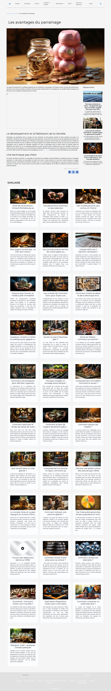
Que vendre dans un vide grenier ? (23, 469)
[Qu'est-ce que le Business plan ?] (55, 327)
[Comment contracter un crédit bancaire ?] (88, 592)
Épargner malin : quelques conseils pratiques (23, 646)
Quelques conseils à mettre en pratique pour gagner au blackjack (23, 339)
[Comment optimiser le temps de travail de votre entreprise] (23, 415)
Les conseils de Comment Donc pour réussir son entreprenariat (55, 295)
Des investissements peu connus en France (88, 207)
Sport (90, 3)
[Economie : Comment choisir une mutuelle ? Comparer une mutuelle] (23, 592)
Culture (17, 3)
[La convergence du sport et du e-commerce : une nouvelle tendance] (92, 148)
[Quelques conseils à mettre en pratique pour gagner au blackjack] (23, 327)
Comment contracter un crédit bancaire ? (88, 602)
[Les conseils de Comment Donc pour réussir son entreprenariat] (55, 283)
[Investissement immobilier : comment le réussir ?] (88, 371)
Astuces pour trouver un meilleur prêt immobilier (23, 294)
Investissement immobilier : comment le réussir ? (88, 382)
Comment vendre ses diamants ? (88, 559)
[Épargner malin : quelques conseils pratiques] (23, 635)
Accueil (9, 13)
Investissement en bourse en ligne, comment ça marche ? (55, 470)
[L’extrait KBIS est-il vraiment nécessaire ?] (88, 240)
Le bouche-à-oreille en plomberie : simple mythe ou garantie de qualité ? (93, 132)
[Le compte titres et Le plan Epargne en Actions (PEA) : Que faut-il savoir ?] (23, 502)
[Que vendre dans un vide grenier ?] (23, 458)
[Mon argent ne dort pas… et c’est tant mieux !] (23, 240)
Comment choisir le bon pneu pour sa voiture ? (55, 559)
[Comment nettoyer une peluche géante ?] (55, 502)
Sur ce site (46, 150)
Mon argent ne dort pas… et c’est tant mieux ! (23, 250)
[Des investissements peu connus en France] (88, 196)
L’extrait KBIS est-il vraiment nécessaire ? (88, 250)
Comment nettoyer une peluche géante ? (55, 513)
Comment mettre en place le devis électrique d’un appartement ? (88, 295)
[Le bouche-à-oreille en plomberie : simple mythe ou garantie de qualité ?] (92, 123)
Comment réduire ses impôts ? (88, 425)
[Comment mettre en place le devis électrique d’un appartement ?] (88, 283)
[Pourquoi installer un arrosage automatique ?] (55, 371)
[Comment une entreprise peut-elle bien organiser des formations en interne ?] (23, 371)
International (59, 3)
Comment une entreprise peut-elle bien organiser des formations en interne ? (22, 383)
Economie (27, 3)
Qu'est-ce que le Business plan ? (56, 338)
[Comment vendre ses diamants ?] (88, 548)
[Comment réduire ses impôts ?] (88, 415)
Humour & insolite (47, 3)
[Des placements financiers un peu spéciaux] (55, 196)
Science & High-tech (79, 3)
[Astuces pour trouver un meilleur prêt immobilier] (23, 283)
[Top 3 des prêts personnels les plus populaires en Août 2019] (88, 502)
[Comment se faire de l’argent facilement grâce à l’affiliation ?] (55, 415)
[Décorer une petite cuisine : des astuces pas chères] (88, 458)
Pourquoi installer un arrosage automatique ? (55, 382)
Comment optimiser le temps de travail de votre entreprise (23, 426)
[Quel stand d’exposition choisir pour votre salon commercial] (55, 592)
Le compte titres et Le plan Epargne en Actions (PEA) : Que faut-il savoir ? (22, 514)
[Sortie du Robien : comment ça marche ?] (88, 327)
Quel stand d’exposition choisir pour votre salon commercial (55, 603)
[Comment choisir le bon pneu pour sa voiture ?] (55, 548)
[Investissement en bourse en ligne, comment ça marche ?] (55, 458)
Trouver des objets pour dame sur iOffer (23, 559)
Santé (69, 3)
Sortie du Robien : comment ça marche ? (88, 338)
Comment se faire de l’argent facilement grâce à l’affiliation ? (55, 426)
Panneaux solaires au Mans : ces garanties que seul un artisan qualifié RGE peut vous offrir (93, 106)
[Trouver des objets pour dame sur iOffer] (23, 548)
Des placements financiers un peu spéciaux (55, 207)
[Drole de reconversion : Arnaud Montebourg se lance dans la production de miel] (23, 196)
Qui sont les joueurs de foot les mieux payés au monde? (55, 251)
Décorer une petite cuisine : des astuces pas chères (88, 469)
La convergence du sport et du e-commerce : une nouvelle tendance (93, 157)
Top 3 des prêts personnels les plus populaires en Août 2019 (88, 514)
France (37, 3)
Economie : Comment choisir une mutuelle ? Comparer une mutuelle (23, 603)
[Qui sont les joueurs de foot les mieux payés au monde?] (55, 240)
